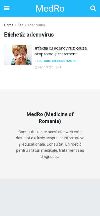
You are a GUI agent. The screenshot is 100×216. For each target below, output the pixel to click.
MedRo (50, 8)
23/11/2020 (45, 67)
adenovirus (36, 25)
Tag (20, 25)
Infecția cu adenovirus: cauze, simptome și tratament (61, 50)
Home (8, 25)
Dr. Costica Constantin (57, 61)
